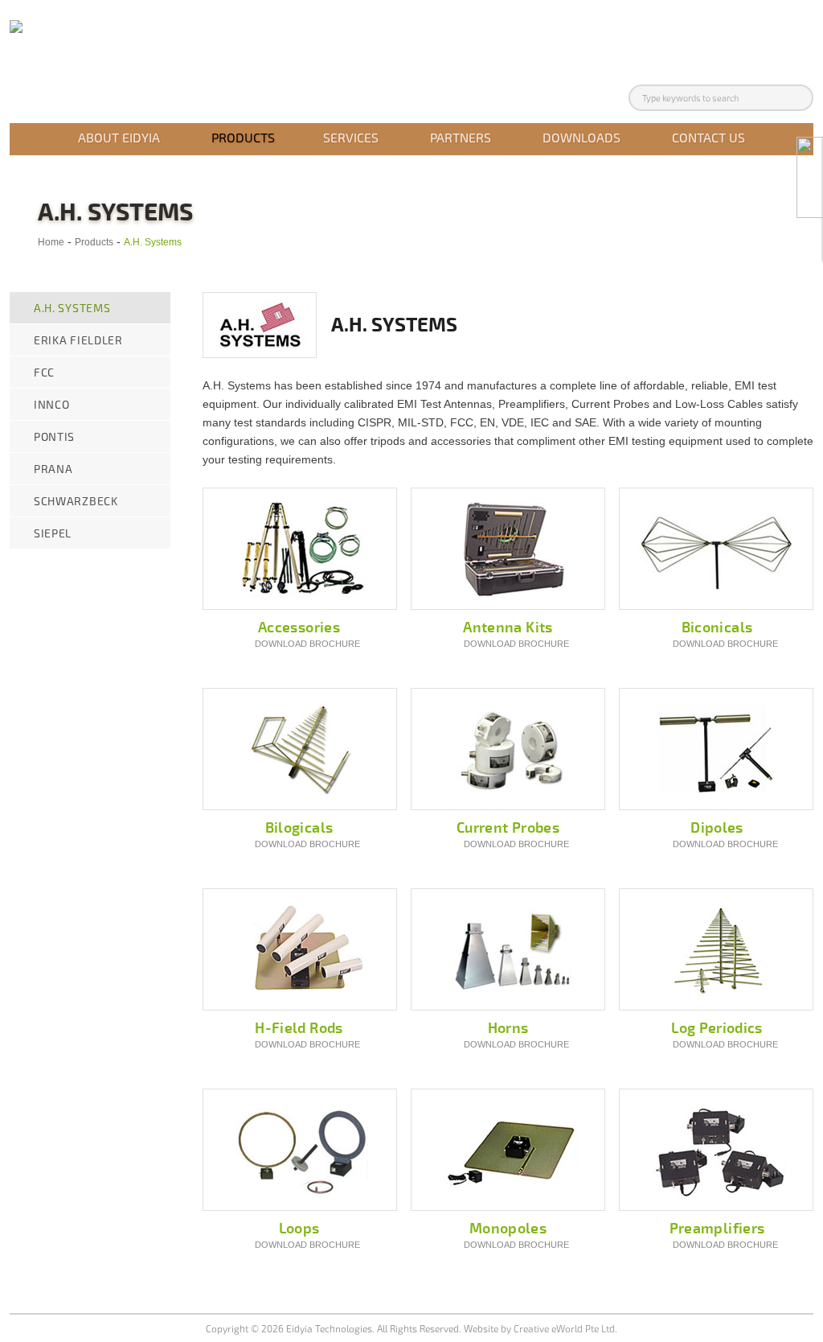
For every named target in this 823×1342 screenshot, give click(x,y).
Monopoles (508, 1228)
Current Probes (508, 828)
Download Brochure (307, 643)
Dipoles (716, 828)
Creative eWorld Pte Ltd (564, 1328)
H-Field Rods (298, 1028)
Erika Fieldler (78, 340)
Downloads (581, 137)
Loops (299, 1228)
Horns (508, 1028)
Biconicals (717, 627)
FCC (44, 372)
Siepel (53, 533)
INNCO (52, 404)
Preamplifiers (717, 1228)
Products (243, 137)
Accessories (299, 627)
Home (51, 242)
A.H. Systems (153, 242)
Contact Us (708, 137)
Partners (460, 137)
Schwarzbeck (76, 501)
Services (351, 137)
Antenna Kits (507, 627)
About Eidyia (119, 137)
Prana (53, 468)
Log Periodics (717, 1028)
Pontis (54, 436)
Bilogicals (299, 828)
